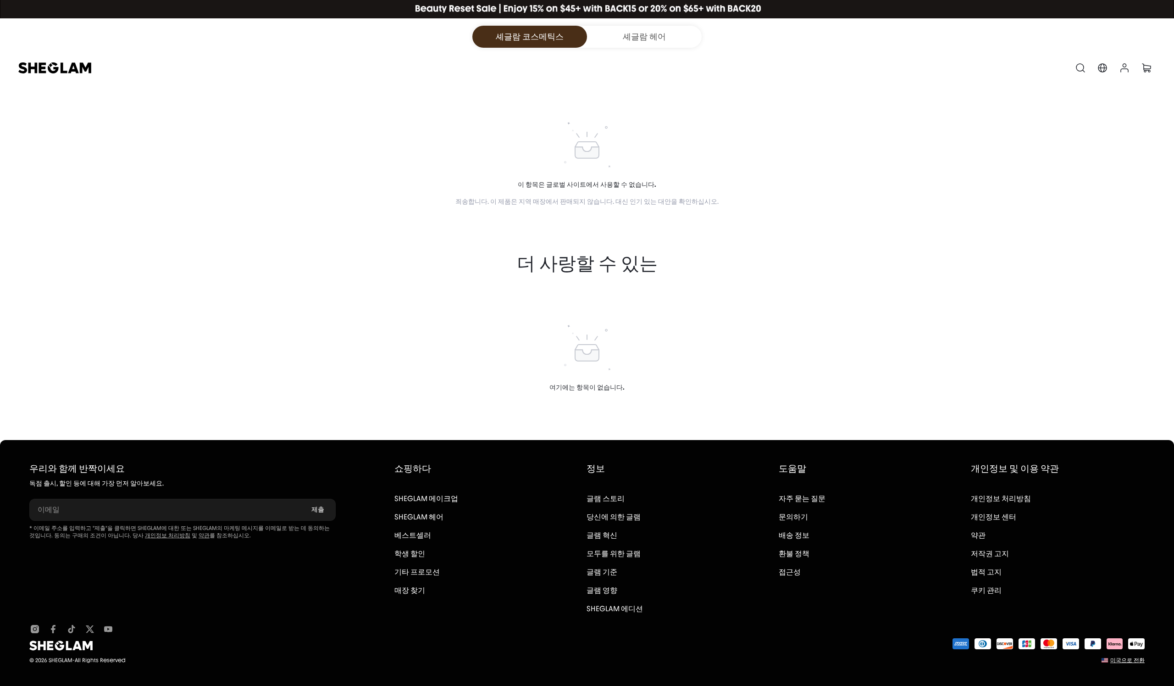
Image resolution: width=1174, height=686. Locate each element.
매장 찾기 (409, 590)
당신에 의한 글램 (614, 517)
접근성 (790, 572)
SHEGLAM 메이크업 (426, 498)
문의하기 (793, 517)
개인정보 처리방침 (167, 535)
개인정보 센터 (993, 517)
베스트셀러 (412, 535)
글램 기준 (602, 572)
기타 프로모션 (417, 572)
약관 (204, 535)
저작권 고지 (990, 553)
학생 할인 (409, 553)
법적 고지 (986, 572)
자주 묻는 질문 (802, 498)
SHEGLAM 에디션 (615, 608)
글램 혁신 (602, 535)
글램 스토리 (606, 498)
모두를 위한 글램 (614, 553)
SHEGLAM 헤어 (418, 517)
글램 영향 (602, 590)
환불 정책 (794, 553)
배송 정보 (794, 535)
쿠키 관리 (986, 590)
